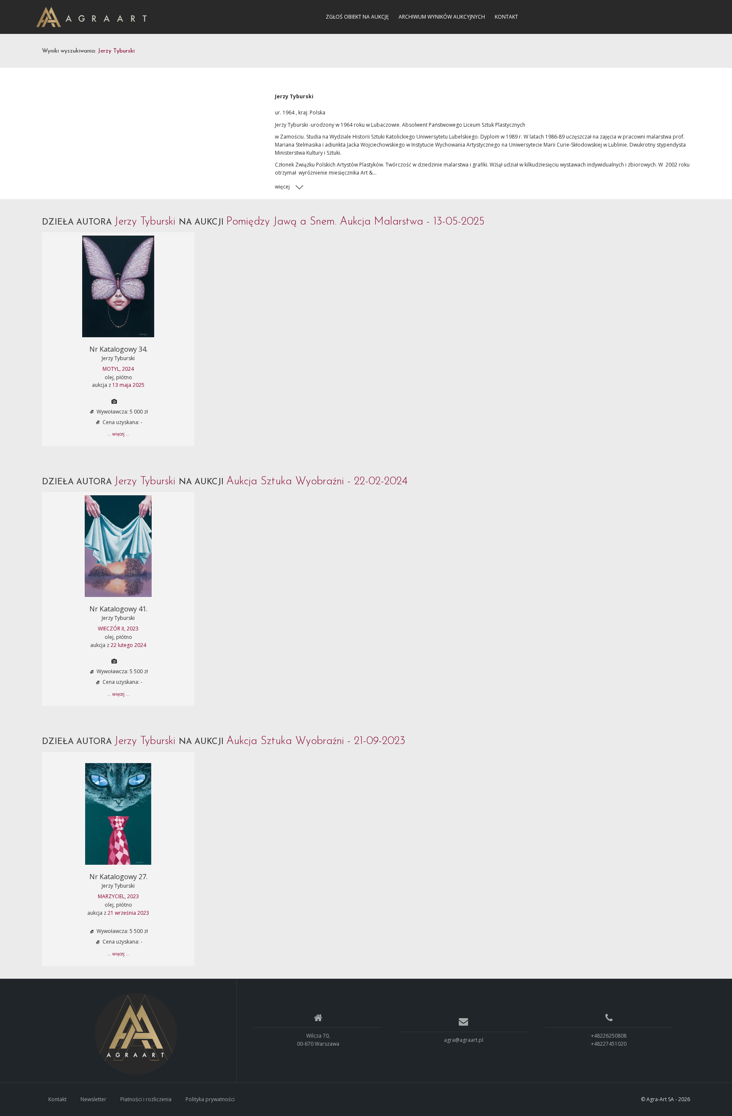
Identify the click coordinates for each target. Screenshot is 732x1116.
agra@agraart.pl (463, 1040)
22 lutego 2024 (128, 645)
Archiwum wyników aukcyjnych (442, 16)
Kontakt (506, 16)
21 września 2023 (128, 912)
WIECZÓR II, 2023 (118, 628)
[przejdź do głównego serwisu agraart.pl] (91, 16)
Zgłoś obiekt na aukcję (357, 16)
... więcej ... (118, 434)
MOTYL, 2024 (118, 368)
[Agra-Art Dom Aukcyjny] (136, 1033)
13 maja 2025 (128, 385)
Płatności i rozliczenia (146, 1099)
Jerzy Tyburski (118, 358)
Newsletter (93, 1099)
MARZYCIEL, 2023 (118, 896)
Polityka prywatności (210, 1099)
